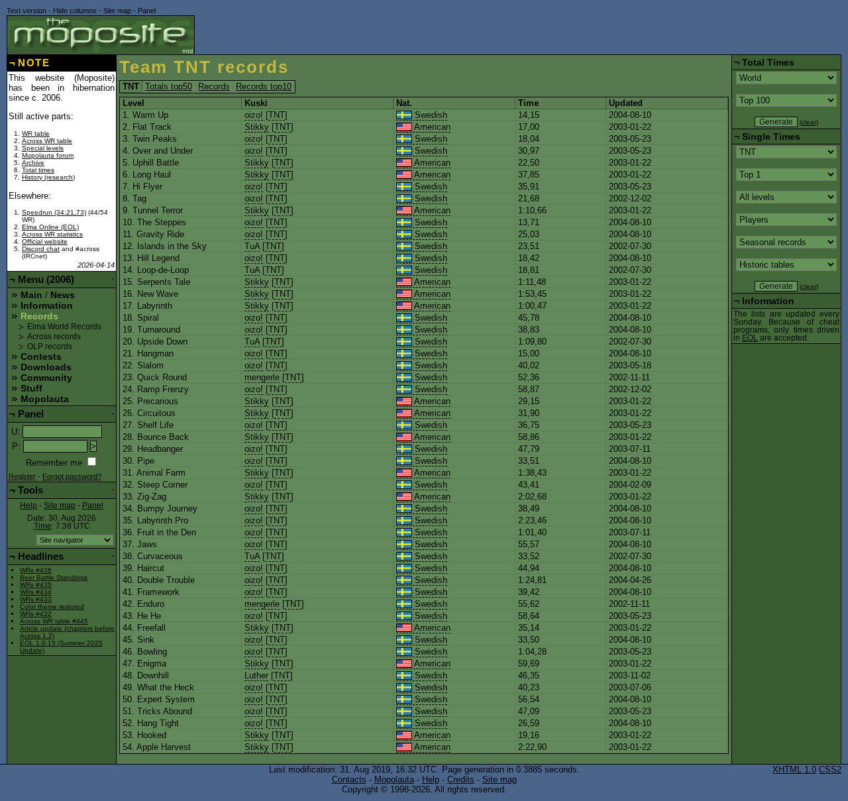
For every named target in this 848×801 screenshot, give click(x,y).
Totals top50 (168, 86)
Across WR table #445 (54, 621)
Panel (147, 11)
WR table (36, 133)
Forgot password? (71, 476)
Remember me (54, 463)
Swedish (429, 115)
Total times (38, 170)
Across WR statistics (52, 234)
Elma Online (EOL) (50, 227)
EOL (750, 338)
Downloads (46, 367)
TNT (276, 115)
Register (22, 476)
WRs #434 (36, 592)
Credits (460, 779)
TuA (252, 246)
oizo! (253, 115)
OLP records (49, 346)
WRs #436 (36, 570)
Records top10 (264, 86)
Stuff (31, 388)
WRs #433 (36, 599)
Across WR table (47, 140)
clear (809, 122)
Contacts (349, 779)
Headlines (41, 556)
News (62, 295)
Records (214, 86)
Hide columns (75, 11)
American (431, 127)
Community (46, 377)
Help (28, 505)
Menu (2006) (46, 279)
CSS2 (830, 769)
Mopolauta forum (48, 155)
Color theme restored (52, 606)
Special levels (43, 148)
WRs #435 (36, 584)
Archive (33, 162)
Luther (256, 675)
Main (31, 295)
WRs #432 (36, 613)
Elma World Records (64, 327)
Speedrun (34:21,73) (54, 212)
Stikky (256, 127)
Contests (41, 356)
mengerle (262, 377)
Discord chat (41, 248)
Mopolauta (45, 399)
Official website (45, 241)
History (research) (48, 177)
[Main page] (101, 34)
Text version (26, 11)
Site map (117, 11)
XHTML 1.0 (794, 769)
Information (47, 305)
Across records (54, 337)
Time (43, 526)
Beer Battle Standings (53, 577)
